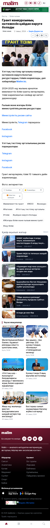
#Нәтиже (7, 209)
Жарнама (30, 465)
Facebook (7, 129)
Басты (4, 16)
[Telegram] (37, 35)
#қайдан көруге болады (25, 215)
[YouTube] (31, 3)
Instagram (7, 136)
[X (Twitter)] (46, 35)
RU (44, 3)
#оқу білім (8, 226)
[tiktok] (40, 439)
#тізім (6, 215)
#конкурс (41, 204)
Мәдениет (6, 472)
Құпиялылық (32, 472)
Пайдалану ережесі (35, 476)
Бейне (4, 483)
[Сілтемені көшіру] (33, 35)
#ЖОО (30, 204)
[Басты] (6, 524)
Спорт (4, 479)
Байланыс (31, 468)
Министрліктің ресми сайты (17, 115)
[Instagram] (26, 3)
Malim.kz (21, 81)
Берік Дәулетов (36, 31)
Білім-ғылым (15, 16)
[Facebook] (35, 3)
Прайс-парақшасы (9, 516)
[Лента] (31, 524)
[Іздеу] (44, 524)
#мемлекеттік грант (13, 204)
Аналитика (6, 465)
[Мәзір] (18, 524)
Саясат (4, 461)
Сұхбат (4, 476)
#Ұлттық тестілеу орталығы (30, 209)
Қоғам (4, 468)
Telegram (23, 122)
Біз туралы (31, 461)
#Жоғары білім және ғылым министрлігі (23, 220)
